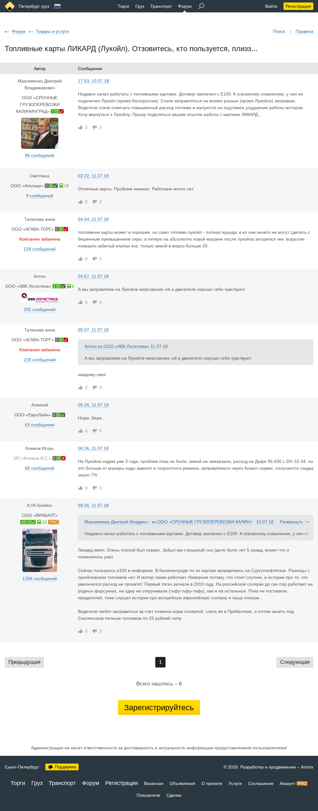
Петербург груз (34, 6)
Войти (271, 6)
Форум (185, 6)
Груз (139, 6)
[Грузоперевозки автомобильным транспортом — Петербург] (10, 6)
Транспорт (161, 6)
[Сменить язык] (57, 6)
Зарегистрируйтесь (159, 707)
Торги (123, 6)
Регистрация (298, 6)
